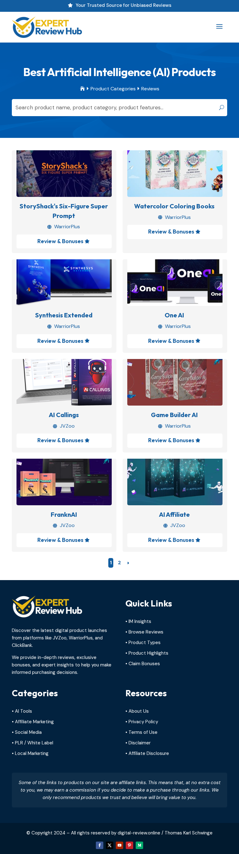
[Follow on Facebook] (99, 845)
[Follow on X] (109, 845)
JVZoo (67, 426)
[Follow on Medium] (139, 845)
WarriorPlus (67, 226)
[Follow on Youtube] (119, 845)
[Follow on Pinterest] (129, 845)
